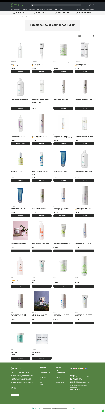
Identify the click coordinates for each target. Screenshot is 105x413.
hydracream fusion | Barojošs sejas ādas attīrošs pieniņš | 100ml (41, 63)
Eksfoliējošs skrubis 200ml (60, 171)
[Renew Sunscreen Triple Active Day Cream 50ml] (42, 266)
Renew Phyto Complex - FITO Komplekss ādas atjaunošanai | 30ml (19, 172)
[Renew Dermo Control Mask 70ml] (63, 230)
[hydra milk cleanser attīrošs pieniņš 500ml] (84, 158)
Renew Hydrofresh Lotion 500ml (83, 208)
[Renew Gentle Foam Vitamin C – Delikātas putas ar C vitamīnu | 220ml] (63, 123)
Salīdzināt (75, 36)
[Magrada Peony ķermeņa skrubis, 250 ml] (20, 230)
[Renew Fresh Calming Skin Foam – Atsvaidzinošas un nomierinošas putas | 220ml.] (42, 158)
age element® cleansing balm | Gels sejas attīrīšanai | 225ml (40, 351)
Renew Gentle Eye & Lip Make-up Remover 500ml (61, 315)
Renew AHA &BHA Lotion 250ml (18, 136)
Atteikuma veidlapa (60, 382)
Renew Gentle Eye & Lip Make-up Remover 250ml (83, 244)
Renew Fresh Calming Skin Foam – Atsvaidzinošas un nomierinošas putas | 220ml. (41, 173)
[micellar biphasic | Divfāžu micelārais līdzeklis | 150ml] (84, 123)
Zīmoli (83, 9)
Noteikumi (58, 375)
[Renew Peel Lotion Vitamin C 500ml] (20, 266)
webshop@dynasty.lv (75, 389)
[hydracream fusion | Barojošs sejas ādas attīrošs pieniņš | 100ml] (42, 50)
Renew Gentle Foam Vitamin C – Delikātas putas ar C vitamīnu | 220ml (62, 137)
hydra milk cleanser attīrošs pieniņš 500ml (83, 172)
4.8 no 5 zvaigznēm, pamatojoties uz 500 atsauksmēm (55, 408)
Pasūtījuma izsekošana (45, 370)
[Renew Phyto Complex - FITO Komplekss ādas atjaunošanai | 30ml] (20, 158)
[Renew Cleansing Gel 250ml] (42, 195)
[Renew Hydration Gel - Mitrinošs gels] (63, 50)
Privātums (58, 379)
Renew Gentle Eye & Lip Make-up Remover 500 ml (61, 209)
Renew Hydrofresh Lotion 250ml (40, 136)
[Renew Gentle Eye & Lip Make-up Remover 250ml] (84, 230)
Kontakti (78, 9)
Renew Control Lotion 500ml (82, 279)
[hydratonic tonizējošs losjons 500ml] (20, 86)
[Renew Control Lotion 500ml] (84, 266)
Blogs (87, 9)
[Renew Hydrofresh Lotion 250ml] (42, 123)
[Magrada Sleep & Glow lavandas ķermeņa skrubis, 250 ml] (42, 301)
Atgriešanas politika (60, 372)
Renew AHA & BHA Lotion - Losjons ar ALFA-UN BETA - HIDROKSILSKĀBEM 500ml (20, 316)
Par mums (42, 375)
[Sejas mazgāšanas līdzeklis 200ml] (20, 195)
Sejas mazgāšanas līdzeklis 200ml (19, 208)
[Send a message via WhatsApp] (102, 410)
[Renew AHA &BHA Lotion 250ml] (20, 123)
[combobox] (56, 5)
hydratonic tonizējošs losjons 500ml (19, 99)
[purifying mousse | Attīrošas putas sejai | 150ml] (20, 50)
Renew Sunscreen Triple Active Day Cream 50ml (40, 279)
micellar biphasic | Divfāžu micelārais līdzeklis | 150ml (84, 137)
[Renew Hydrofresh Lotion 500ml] (84, 195)
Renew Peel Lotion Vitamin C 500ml (19, 279)
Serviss (41, 382)
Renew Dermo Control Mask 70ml (61, 243)
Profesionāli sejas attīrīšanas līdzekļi (20, 16)
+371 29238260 (73, 387)
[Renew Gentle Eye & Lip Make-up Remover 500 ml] (63, 195)
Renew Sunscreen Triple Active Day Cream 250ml (19, 351)
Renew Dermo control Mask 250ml (61, 279)
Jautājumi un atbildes (45, 372)
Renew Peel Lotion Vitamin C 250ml (40, 243)
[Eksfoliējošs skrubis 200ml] (63, 158)
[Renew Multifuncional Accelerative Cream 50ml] (84, 301)
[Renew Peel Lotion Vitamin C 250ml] (42, 230)
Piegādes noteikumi (60, 370)
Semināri (92, 9)
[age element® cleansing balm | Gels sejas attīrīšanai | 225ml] (42, 338)
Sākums (12, 16)
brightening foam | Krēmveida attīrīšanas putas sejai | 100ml (82, 63)
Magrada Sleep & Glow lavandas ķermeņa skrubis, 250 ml (39, 315)
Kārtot (12, 36)
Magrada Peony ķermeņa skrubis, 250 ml (20, 244)
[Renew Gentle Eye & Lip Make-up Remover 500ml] (63, 301)
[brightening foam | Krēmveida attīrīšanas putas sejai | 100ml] (84, 50)
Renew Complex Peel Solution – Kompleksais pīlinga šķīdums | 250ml (62, 100)
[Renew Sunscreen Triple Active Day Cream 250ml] (20, 338)
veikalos (18, 375)
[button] (93, 5)
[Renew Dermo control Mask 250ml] (63, 266)
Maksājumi (58, 377)
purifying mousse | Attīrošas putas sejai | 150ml (20, 63)
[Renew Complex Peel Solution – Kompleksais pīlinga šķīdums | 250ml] (63, 86)
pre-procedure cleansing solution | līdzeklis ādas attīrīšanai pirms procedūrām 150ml (40, 101)
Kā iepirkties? (43, 377)
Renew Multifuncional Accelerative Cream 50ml (83, 315)
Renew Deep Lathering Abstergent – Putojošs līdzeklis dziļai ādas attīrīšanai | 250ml (84, 101)
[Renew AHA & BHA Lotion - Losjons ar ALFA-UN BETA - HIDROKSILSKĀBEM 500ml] (20, 301)
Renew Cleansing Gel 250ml (39, 208)
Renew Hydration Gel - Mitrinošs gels (62, 63)
